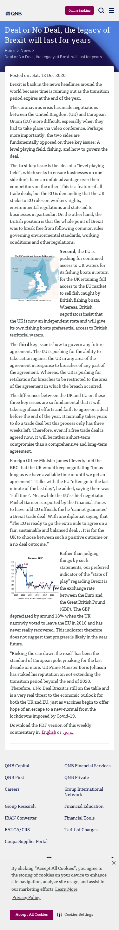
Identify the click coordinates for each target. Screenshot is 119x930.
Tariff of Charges (80, 830)
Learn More (66, 889)
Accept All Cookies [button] (32, 915)
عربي (68, 732)
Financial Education (83, 806)
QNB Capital (17, 766)
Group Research (20, 806)
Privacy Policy (26, 897)
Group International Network (83, 792)
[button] (75, 915)
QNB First (14, 778)
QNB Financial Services (87, 766)
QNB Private (76, 778)
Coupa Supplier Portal (26, 841)
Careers (12, 789)
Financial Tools (79, 818)
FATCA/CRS (17, 830)
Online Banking (79, 10)
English (49, 732)
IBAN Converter (20, 818)
